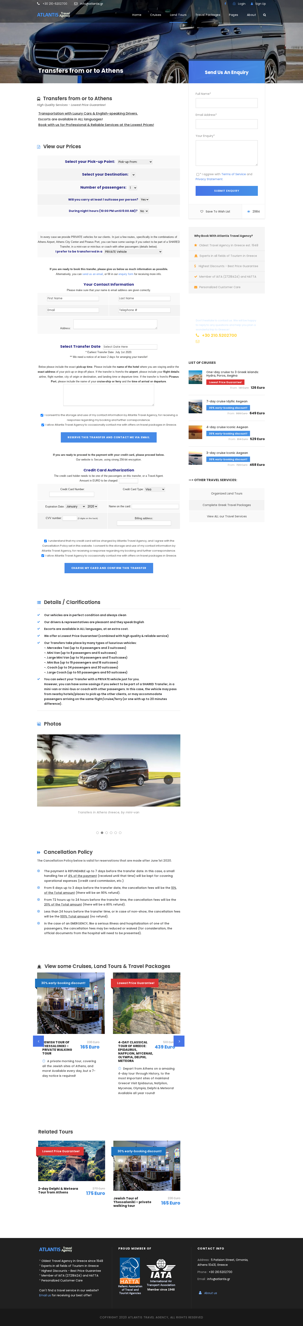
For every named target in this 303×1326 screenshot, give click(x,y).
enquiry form (126, 274)
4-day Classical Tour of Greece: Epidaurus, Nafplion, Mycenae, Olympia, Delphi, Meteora (135, 1051)
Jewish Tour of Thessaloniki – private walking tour (57, 1048)
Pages (233, 15)
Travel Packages (208, 15)
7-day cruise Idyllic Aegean (227, 401)
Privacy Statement (209, 179)
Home (136, 15)
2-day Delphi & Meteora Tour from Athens (58, 1190)
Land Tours (178, 15)
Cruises (155, 15)
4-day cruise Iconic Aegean (227, 427)
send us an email (92, 274)
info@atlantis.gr (91, 4)
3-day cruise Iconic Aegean (227, 453)
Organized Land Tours (226, 493)
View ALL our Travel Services (227, 516)
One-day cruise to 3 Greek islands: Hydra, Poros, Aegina (232, 374)
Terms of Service (233, 174)
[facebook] (225, 4)
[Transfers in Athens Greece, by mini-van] (108, 770)
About (251, 15)
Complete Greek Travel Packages (227, 505)
